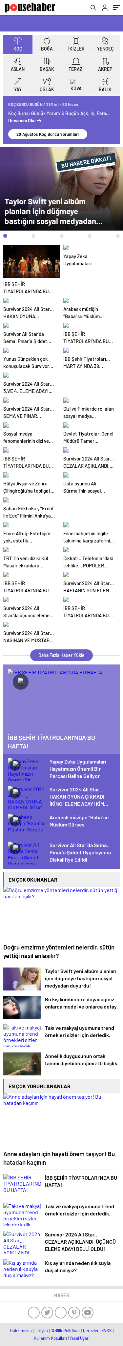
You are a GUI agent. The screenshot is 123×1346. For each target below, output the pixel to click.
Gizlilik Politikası (65, 1330)
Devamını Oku (22, 120)
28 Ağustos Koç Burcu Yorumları (47, 134)
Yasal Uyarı (80, 1338)
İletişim (41, 1330)
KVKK (106, 1330)
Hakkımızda (21, 1330)
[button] (5, 236)
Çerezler (91, 1330)
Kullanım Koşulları (50, 1338)
